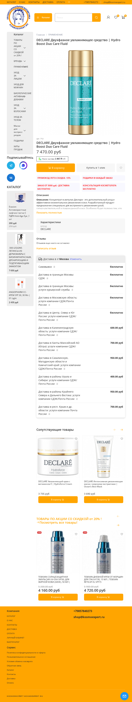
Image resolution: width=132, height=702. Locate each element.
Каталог (46, 17)
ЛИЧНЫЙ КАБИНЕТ (15, 637)
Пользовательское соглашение (21, 657)
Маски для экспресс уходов (18, 130)
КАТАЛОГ (11, 2)
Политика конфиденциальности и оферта (26, 652)
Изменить (76, 259)
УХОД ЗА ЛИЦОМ (18, 75)
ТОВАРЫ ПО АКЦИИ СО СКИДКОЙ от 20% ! (18, 48)
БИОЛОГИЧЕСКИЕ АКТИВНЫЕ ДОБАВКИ (18, 96)
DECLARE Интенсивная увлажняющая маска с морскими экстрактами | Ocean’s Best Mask (103, 484)
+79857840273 (91, 2)
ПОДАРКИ (19, 140)
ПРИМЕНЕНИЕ (55, 34)
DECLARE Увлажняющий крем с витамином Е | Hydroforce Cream (55, 482)
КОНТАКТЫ (34, 2)
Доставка (11, 678)
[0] (116, 17)
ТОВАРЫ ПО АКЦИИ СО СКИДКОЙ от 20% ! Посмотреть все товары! (69, 521)
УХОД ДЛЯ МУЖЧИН (19, 86)
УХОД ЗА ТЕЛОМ (18, 118)
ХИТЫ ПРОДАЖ (18, 148)
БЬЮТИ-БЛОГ (13, 642)
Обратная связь (14, 665)
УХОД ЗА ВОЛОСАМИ (18, 108)
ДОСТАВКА (48, 2)
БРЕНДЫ (18, 61)
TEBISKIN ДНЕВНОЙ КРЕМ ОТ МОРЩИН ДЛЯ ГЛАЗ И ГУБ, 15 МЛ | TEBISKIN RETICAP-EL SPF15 (103, 579)
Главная (40, 34)
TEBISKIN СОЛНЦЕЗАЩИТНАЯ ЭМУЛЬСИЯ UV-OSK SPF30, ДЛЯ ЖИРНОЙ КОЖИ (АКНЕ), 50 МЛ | (54, 579)
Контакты (11, 674)
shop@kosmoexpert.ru (114, 2)
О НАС (22, 2)
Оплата (10, 682)
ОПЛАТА (61, 2)
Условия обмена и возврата (19, 661)
